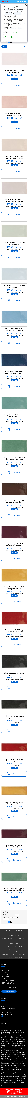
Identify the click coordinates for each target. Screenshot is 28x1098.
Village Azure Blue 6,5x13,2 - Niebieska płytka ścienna (14, 329)
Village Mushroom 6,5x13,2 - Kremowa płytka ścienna (14, 157)
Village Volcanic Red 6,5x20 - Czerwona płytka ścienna (14, 760)
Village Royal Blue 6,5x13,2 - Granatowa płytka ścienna (14, 372)
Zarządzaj (7, 37)
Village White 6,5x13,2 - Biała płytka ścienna (14, 71)
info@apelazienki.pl (6, 1014)
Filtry (4, 46)
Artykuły (4, 986)
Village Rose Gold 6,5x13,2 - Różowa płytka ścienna (14, 114)
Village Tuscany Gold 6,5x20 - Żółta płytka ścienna (14, 803)
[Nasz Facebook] (2, 1016)
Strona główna (6, 971)
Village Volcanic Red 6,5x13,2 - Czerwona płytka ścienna (14, 631)
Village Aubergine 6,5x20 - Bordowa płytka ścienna (14, 846)
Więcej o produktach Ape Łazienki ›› (14, 1096)
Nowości (4, 973)
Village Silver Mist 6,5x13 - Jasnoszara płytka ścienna (14, 200)
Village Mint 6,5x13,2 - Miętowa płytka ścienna (14, 243)
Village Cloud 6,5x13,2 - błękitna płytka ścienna (14, 286)
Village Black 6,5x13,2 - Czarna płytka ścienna (14, 674)
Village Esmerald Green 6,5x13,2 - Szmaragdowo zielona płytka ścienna (14, 459)
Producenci (5, 975)
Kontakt (4, 978)
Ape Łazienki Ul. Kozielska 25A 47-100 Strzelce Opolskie (8, 1006)
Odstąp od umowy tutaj (9, 991)
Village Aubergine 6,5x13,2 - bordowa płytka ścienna (14, 545)
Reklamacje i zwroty (8, 984)
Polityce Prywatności (13, 32)
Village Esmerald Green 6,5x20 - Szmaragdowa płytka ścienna (14, 889)
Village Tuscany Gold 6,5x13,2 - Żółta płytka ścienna (14, 588)
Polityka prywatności (8, 980)
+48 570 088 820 (6, 1012)
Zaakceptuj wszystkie (17, 39)
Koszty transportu (7, 982)
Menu (6, 1)
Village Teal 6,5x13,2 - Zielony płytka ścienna (14, 415)
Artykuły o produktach (9, 988)
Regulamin (5, 976)
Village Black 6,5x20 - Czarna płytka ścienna (14, 717)
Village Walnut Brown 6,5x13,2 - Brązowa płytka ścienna (14, 502)
